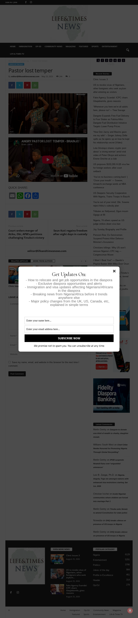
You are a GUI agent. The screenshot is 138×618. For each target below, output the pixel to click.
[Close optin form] (115, 272)
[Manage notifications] (130, 610)
